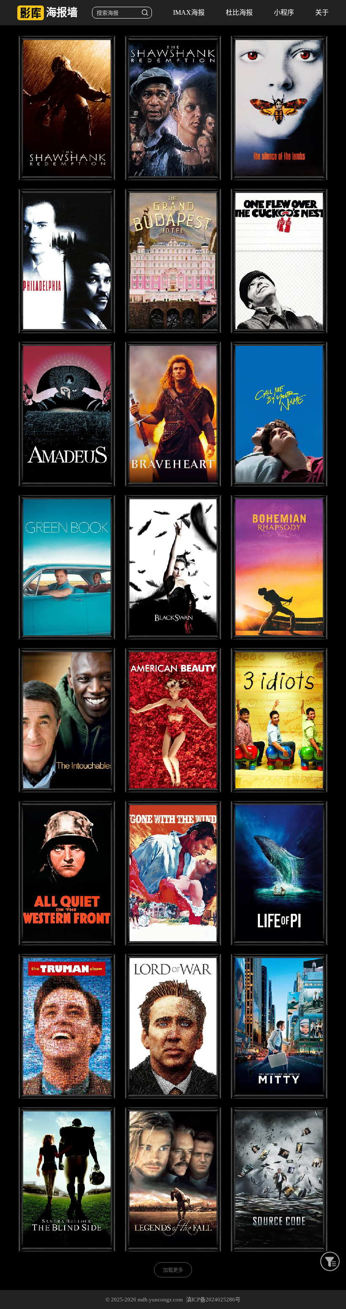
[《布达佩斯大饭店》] (173, 261)
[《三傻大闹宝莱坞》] (279, 720)
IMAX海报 (189, 12)
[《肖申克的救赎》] (67, 108)
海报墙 (62, 12)
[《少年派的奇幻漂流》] (279, 873)
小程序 (284, 12)
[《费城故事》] (67, 261)
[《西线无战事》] (67, 873)
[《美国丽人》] (173, 720)
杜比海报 (239, 12)
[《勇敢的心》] (173, 414)
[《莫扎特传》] (67, 414)
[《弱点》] (67, 1179)
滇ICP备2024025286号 (213, 1299)
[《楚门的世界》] (67, 1026)
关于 (322, 12)
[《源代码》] (279, 1179)
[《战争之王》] (173, 1026)
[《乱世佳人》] (173, 873)
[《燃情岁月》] (173, 1179)
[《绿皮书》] (67, 567)
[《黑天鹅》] (173, 567)
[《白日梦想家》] (279, 1026)
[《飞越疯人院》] (279, 261)
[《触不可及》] (67, 720)
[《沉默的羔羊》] (279, 108)
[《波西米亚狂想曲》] (279, 567)
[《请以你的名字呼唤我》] (279, 414)
